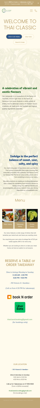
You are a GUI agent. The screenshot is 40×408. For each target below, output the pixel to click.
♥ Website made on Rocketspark (25, 400)
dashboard (15, 400)
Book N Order (15, 4)
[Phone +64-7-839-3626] (36, 10)
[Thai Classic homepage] (15, 11)
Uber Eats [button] (28, 37)
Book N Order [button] (20, 42)
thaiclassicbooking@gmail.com (19, 319)
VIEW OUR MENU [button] (14, 37)
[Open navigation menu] (31, 10)
